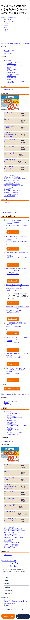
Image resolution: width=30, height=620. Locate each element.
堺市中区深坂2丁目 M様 (14, 310)
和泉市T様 (10, 256)
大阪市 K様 (10, 272)
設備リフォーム (11, 72)
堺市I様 (9, 240)
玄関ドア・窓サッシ (13, 69)
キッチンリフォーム (13, 62)
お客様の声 (7, 29)
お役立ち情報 (8, 590)
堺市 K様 (9, 371)
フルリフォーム (11, 70)
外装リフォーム (11, 76)
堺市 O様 (9, 355)
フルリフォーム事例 (13, 274)
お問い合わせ (8, 31)
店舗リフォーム (11, 79)
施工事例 (6, 27)
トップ (6, 577)
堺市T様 (9, 324)
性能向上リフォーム (13, 77)
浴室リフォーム (11, 64)
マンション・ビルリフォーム (15, 81)
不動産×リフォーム (12, 83)
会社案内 (6, 25)
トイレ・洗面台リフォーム (14, 65)
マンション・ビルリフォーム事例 (17, 225)
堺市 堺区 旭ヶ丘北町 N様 (14, 288)
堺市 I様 (9, 223)
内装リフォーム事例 (13, 290)
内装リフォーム (11, 67)
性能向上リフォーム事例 (14, 326)
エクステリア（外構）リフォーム (16, 74)
